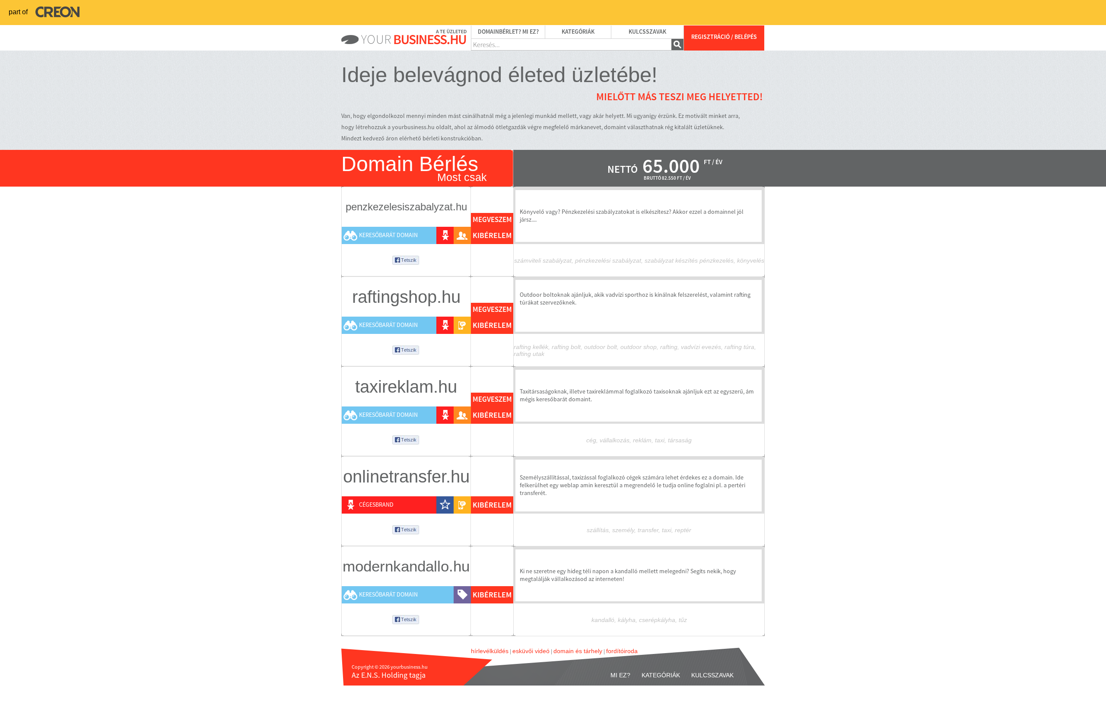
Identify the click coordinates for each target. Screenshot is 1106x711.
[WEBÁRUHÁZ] (462, 594)
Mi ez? (620, 675)
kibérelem (492, 236)
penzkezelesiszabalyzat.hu (406, 207)
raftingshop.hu (406, 296)
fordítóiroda (622, 651)
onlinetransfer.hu (406, 476)
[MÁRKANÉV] (445, 505)
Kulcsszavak (647, 32)
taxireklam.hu (406, 386)
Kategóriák (578, 32)
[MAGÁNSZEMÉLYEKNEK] (462, 235)
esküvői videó (531, 651)
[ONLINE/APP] (462, 325)
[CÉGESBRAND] (445, 235)
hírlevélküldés (490, 651)
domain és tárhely (577, 651)
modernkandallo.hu (406, 566)
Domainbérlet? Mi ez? (508, 32)
